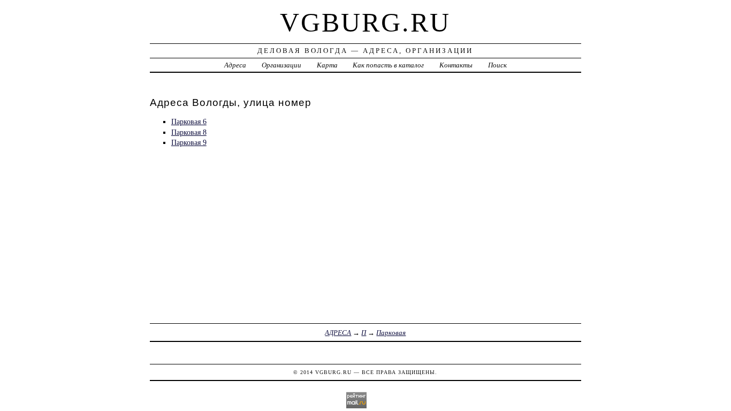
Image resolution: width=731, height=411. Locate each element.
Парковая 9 (189, 142)
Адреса (235, 65)
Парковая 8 (189, 132)
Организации (281, 65)
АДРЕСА (338, 333)
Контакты (456, 65)
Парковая (391, 333)
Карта (327, 65)
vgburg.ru (365, 22)
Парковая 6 (189, 121)
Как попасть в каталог (388, 65)
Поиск (497, 65)
